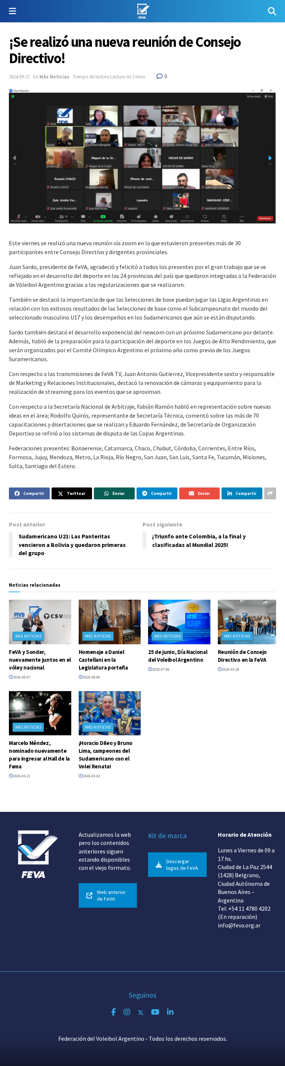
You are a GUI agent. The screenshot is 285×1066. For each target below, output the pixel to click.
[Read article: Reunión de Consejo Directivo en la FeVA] (249, 622)
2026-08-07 (21, 677)
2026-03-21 (21, 776)
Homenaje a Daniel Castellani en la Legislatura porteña (103, 659)
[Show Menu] (12, 11)
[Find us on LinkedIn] (170, 1012)
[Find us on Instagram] (127, 1012)
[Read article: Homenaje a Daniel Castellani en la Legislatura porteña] (110, 622)
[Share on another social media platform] (270, 493)
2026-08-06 (91, 677)
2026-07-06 (161, 669)
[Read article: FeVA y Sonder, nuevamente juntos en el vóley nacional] (40, 622)
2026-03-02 (91, 776)
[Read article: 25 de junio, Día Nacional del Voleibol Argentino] (179, 622)
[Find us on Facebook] (113, 1012)
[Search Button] (272, 11)
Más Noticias (54, 77)
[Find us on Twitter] (141, 1012)
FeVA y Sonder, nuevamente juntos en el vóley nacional (40, 659)
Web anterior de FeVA (111, 895)
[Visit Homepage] (142, 11)
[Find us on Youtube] (155, 1012)
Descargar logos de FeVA (182, 864)
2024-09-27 (19, 77)
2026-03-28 (230, 669)
